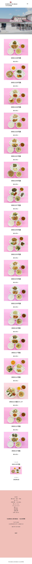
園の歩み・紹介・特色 (16, 498)
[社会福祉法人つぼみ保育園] (11, 4)
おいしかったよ (16, 505)
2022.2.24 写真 (16, 107)
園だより (16, 507)
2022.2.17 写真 (16, 205)
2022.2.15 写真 (16, 254)
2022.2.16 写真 (16, 230)
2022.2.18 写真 (16, 181)
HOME (16, 497)
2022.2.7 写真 (16, 352)
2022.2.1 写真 (16, 451)
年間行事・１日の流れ (16, 502)
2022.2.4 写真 (16, 377)
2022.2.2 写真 (16, 426)
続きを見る (15, 61)
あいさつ (16, 500)
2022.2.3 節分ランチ (16, 402)
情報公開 (16, 510)
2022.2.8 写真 (16, 328)
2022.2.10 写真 (16, 303)
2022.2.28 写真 (16, 58)
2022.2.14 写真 (16, 279)
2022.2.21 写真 (16, 156)
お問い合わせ (16, 512)
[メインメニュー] (27, 4)
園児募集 (16, 509)
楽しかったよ (16, 503)
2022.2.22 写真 (16, 131)
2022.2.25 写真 (16, 82)
